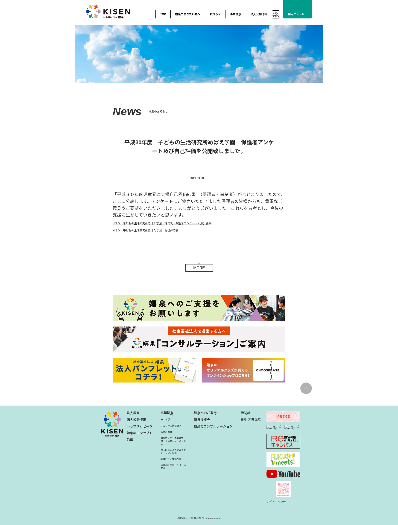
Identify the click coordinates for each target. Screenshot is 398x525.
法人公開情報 (259, 14)
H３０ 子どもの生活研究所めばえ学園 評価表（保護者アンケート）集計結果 (162, 223)
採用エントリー (297, 14)
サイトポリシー (276, 501)
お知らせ (215, 14)
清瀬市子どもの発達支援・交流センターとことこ (173, 441)
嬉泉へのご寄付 (205, 413)
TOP (163, 14)
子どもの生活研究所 (171, 425)
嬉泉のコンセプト (139, 433)
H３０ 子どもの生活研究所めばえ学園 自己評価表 (145, 230)
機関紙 (245, 413)
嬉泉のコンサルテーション (213, 426)
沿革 (130, 440)
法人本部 (165, 419)
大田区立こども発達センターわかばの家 (173, 451)
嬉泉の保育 (166, 432)
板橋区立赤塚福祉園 (171, 459)
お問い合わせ (275, 14)
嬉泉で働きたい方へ (187, 14)
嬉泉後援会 (202, 419)
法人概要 (133, 413)
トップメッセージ (139, 426)
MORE (199, 268)
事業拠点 (235, 14)
